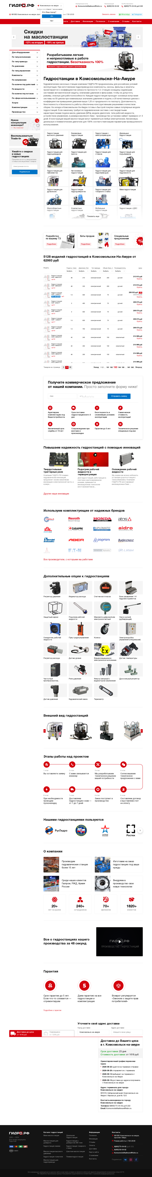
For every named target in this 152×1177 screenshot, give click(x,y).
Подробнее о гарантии (52, 1010)
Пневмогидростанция (74, 1157)
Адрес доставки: (117, 1028)
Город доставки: (84, 1028)
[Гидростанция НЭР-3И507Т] (93, 312)
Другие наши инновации (56, 494)
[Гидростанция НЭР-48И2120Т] (93, 278)
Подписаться (24, 172)
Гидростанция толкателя (53, 1157)
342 (132, 367)
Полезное (100, 21)
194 (119, 367)
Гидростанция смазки (52, 1146)
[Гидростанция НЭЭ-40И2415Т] (93, 337)
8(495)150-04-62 (113, 6)
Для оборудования (20, 52)
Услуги (15, 103)
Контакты (136, 21)
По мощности (18, 89)
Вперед (139, 367)
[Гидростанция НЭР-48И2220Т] (93, 286)
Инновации (88, 21)
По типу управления (21, 71)
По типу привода (19, 62)
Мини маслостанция (51, 1135)
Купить (139, 279)
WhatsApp (125, 14)
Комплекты (17, 75)
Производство (18, 112)
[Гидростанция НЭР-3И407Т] (93, 303)
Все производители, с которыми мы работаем (68, 560)
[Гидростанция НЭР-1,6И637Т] (93, 320)
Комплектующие (19, 107)
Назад (96, 367)
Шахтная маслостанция (75, 1151)
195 (123, 367)
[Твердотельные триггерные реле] (59, 468)
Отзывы (125, 21)
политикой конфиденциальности (103, 1173)
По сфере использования (23, 98)
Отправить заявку (119, 396)
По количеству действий (23, 84)
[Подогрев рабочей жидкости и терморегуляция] (93, 470)
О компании (113, 21)
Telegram (138, 14)
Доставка (75, 21)
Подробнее (51, 244)
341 (128, 367)
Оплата (64, 21)
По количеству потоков (23, 94)
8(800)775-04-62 (124, 1146)
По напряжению (19, 80)
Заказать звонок (109, 14)
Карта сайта (94, 1152)
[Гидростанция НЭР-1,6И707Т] (93, 329)
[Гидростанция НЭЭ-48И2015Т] (93, 354)
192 (111, 367)
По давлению (18, 66)
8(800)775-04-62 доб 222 (133, 6)
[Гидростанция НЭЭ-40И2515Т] (93, 346)
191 (107, 367)
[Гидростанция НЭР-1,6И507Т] (93, 295)
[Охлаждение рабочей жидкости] (127, 468)
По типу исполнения (21, 57)
